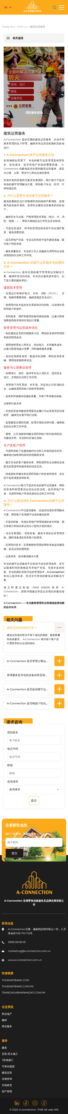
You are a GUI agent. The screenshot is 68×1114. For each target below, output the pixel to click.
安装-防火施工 (10, 1053)
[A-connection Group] (32, 6)
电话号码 (12, 748)
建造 (4, 1047)
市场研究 (7, 1085)
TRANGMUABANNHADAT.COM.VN (23, 992)
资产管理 (7, 1091)
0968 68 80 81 (17, 942)
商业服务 (7, 1026)
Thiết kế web (45, 1109)
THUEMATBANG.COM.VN (17, 986)
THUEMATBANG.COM (15, 980)
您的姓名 (12, 732)
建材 (4, 1020)
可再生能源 (8, 1066)
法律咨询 (7, 1078)
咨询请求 (12, 781)
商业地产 (7, 1014)
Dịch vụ (22, 26)
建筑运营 (7, 1072)
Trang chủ (8, 26)
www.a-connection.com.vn (25, 960)
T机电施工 (7, 1060)
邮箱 (10, 765)
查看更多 (34, 120)
